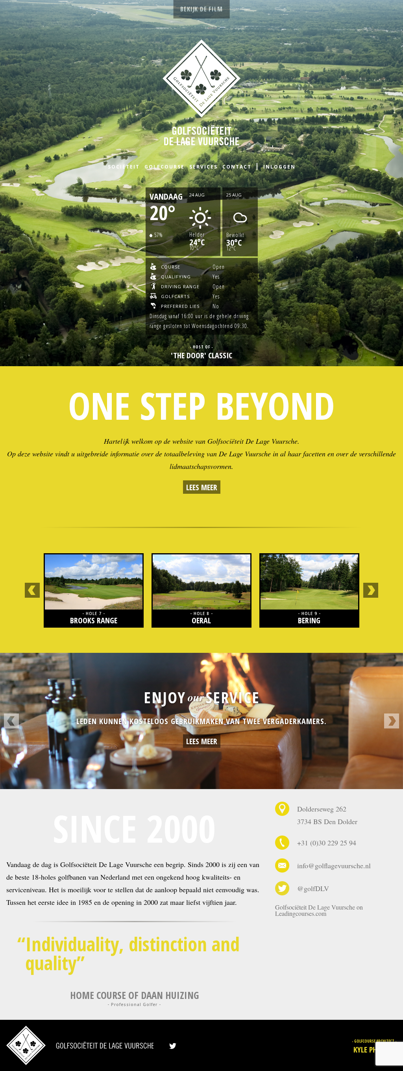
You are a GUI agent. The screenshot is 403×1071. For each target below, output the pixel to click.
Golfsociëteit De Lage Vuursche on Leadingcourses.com (319, 910)
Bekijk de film (201, 9)
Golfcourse (164, 166)
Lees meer (201, 487)
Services (203, 166)
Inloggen (279, 166)
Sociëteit (124, 166)
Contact (236, 166)
